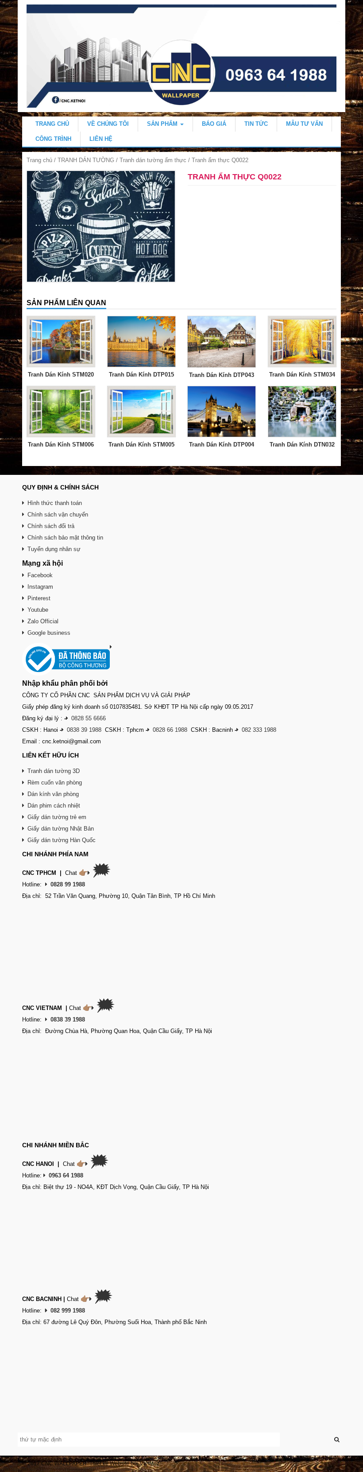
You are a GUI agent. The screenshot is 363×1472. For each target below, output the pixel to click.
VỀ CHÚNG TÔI (108, 123)
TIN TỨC (256, 123)
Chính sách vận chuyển (57, 514)
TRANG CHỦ (52, 123)
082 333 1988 (259, 729)
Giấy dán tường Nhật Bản (60, 828)
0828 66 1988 (170, 729)
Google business (48, 632)
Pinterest (38, 598)
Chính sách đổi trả (50, 526)
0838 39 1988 (84, 729)
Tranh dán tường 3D (53, 771)
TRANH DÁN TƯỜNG (86, 160)
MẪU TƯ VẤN (304, 123)
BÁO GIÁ (214, 123)
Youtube (37, 609)
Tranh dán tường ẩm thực (153, 160)
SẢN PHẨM (163, 123)
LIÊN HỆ (100, 139)
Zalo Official (42, 621)
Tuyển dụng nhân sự (54, 549)
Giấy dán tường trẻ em (56, 817)
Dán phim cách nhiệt (53, 805)
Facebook (40, 575)
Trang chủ (39, 160)
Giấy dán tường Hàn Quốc (61, 840)
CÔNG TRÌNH (53, 139)
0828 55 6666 (88, 718)
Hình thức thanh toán (54, 503)
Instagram (40, 586)
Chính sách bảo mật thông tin (65, 537)
